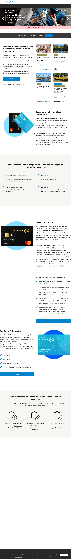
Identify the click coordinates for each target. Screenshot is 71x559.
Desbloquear (47, 69)
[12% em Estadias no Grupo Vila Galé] (43, 77)
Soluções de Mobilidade (26, 5)
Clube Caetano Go (37, 5)
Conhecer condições (53, 320)
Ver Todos (11, 78)
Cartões (40, 35)
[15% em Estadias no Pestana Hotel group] (60, 48)
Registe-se (21, 84)
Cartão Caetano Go (46, 5)
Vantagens (33, 35)
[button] (3, 18)
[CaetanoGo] (7, 2)
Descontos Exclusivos (23, 35)
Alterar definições (18, 557)
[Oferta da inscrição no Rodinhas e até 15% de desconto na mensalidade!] (60, 77)
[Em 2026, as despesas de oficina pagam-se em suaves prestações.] (43, 48)
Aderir (49, 35)
